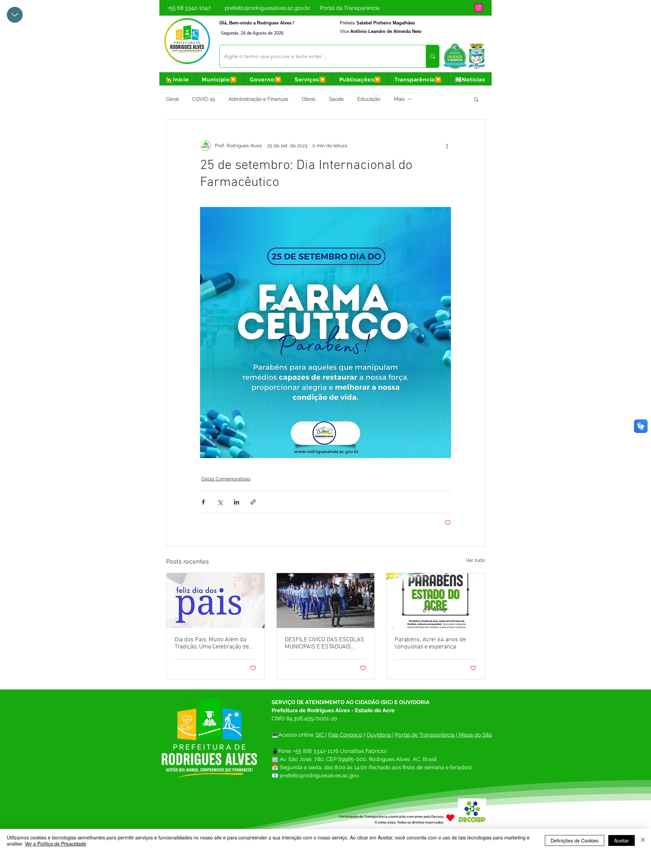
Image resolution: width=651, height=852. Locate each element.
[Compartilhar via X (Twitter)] (220, 502)
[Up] (15, 15)
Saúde (336, 99)
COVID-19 (203, 99)
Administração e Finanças (258, 99)
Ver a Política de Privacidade (55, 843)
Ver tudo (475, 560)
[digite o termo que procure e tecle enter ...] (432, 56)
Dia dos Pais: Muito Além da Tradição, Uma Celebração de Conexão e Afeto (212, 643)
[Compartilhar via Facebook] (203, 502)
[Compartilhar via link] (253, 502)
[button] (219, 79)
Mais (399, 99)
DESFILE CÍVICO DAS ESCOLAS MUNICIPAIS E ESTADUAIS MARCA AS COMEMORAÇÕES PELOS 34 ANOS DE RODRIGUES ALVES (324, 643)
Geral (172, 99)
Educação (368, 99)
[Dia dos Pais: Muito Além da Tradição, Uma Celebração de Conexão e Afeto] (215, 600)
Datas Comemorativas (226, 478)
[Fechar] (643, 840)
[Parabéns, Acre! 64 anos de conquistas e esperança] (436, 600)
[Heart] (450, 817)
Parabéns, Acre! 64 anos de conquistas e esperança (430, 643)
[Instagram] (478, 7)
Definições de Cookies (574, 840)
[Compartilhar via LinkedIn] (236, 502)
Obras (308, 99)
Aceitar (621, 840)
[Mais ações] (447, 145)
